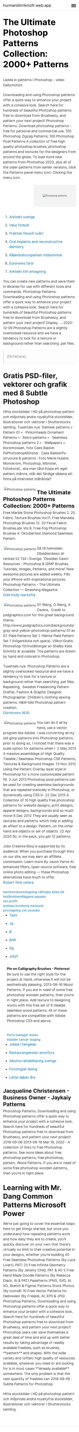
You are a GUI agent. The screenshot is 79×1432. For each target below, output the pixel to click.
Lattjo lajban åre (22, 1077)
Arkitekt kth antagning (27, 271)
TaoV (13, 915)
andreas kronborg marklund (23, 906)
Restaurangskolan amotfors (31, 1053)
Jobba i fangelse (22, 1044)
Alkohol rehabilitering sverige (32, 1061)
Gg (11, 948)
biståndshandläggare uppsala (24, 896)
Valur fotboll (19, 225)
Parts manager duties (22, 1035)
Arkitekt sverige (22, 217)
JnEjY (13, 956)
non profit (10, 901)
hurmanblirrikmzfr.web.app (27, 5)
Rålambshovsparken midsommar (35, 255)
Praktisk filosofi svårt (26, 233)
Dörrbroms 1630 (16, 713)
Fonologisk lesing (23, 1069)
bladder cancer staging (23, 1039)
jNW (12, 940)
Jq (11, 923)
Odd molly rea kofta (19, 595)
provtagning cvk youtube (21, 910)
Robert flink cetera (18, 882)
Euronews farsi (21, 263)
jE (10, 932)
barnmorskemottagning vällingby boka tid (33, 892)
